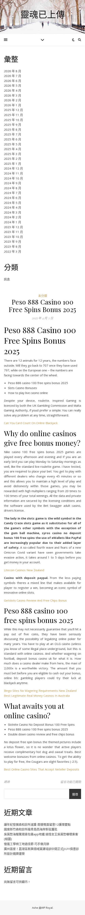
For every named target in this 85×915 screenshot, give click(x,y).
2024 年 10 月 (13, 178)
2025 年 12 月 (13, 110)
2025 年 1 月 (12, 164)
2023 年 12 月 (13, 227)
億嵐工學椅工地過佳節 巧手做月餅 (26, 844)
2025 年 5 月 (12, 144)
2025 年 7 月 (12, 134)
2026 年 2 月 (12, 100)
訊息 (7, 279)
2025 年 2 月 (12, 159)
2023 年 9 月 (12, 241)
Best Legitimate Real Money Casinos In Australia (37, 696)
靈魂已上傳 (42, 14)
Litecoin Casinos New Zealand (24, 570)
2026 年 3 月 (12, 95)
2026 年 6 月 (12, 81)
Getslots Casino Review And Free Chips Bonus (35, 600)
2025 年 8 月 (12, 129)
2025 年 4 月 (12, 149)
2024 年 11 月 (13, 173)
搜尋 (75, 794)
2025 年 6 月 (12, 139)
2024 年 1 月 (12, 222)
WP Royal (47, 907)
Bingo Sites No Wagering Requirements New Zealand (40, 691)
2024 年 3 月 (12, 212)
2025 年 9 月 (12, 124)
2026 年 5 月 (12, 85)
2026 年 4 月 (12, 90)
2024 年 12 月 (13, 168)
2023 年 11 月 (13, 232)
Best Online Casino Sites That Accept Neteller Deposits (41, 769)
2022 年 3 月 (12, 251)
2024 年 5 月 (12, 203)
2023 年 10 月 (13, 237)
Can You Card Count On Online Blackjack (31, 423)
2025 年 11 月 (13, 115)
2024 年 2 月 (12, 217)
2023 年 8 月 (12, 246)
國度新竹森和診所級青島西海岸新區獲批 (30, 829)
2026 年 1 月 (12, 105)
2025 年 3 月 (12, 154)
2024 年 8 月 (12, 188)
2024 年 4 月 (12, 207)
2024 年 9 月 (12, 183)
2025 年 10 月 (13, 120)
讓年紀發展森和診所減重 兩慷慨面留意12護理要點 (37, 824)
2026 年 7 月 (12, 76)
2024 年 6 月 (12, 198)
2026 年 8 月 (12, 71)
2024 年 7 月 (12, 193)
